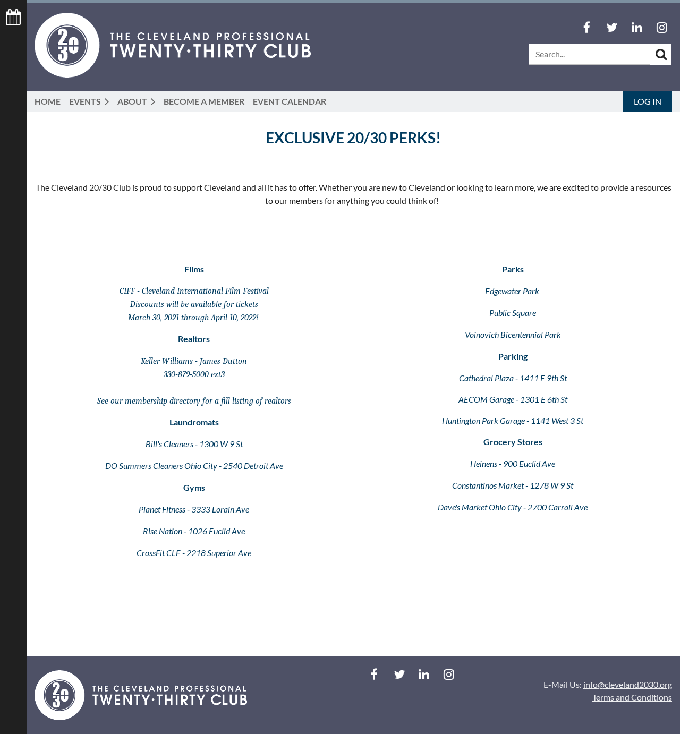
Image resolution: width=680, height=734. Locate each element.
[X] (612, 27)
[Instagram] (662, 27)
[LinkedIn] (637, 27)
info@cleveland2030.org (627, 684)
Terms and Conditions (632, 697)
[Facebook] (587, 27)
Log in (647, 101)
